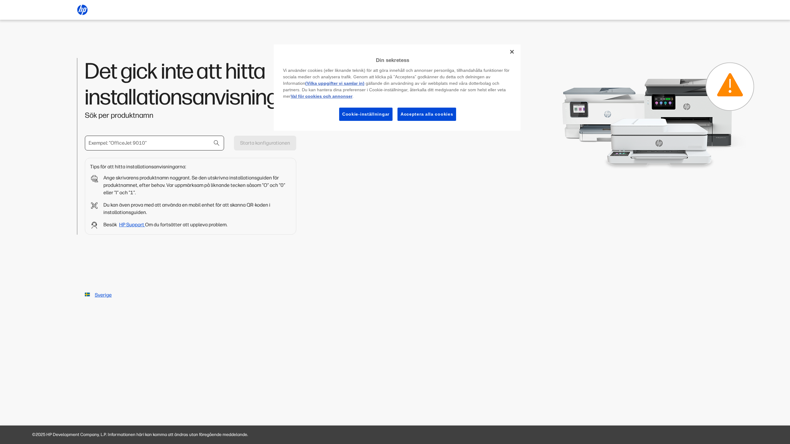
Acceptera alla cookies (427, 114)
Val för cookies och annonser (321, 96)
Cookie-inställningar (365, 114)
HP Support (132, 225)
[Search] (217, 143)
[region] (397, 87)
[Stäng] (512, 52)
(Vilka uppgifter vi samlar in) (334, 83)
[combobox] (154, 143)
